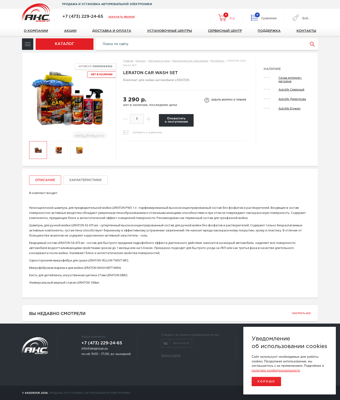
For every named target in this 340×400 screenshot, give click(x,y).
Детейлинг (217, 61)
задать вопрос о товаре (228, 100)
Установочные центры (169, 31)
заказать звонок (121, 17)
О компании (36, 31)
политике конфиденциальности (276, 370)
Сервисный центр (225, 31)
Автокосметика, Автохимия (190, 61)
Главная (128, 61)
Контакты (306, 31)
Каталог (141, 61)
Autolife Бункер (289, 108)
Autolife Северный (291, 89)
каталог (64, 44)
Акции (70, 31)
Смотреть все (301, 313)
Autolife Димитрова (292, 99)
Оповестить (176, 120)
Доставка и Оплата (111, 31)
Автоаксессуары (159, 61)
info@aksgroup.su (94, 348)
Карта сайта (170, 355)
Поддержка (269, 31)
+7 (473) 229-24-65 (82, 16)
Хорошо (266, 381)
